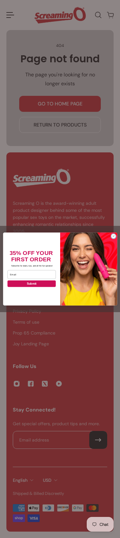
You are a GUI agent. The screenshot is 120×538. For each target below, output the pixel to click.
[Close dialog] (113, 236)
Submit (31, 283)
